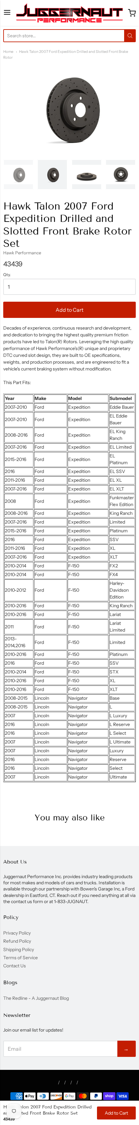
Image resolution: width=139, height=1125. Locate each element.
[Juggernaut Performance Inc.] (69, 13)
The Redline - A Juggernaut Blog (36, 998)
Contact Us (14, 966)
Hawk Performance (22, 252)
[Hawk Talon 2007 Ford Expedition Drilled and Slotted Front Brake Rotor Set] (18, 174)
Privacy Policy (17, 933)
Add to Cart (69, 310)
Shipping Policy (18, 949)
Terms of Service (20, 958)
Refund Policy (17, 941)
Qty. (7, 274)
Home (8, 51)
